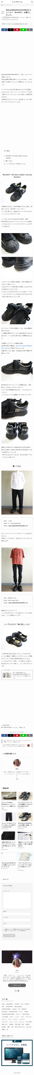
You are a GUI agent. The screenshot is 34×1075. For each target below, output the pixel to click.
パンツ (15, 1021)
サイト (4, 923)
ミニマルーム (17, 2)
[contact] (18, 991)
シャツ (10, 1019)
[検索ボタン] (32, 2)
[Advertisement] (17, 51)
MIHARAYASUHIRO (15, 17)
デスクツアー (5, 1021)
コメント (6, 891)
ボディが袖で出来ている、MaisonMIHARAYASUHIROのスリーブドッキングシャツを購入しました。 (22, 675)
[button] (4, 29)
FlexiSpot (27, 1004)
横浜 (23, 1024)
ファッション (5, 17)
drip (22, 1004)
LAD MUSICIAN (9, 1006)
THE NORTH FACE (13, 1011)
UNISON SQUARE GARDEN (8, 1014)
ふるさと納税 (5, 1016)
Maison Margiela (18, 1006)
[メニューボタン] (2, 2)
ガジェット (4, 1019)
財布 (12, 1027)
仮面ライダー (5, 1024)
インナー (17, 1016)
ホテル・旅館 (28, 1021)
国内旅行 (11, 1024)
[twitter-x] (17, 779)
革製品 (27, 17)
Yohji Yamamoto (25, 1014)
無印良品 (4, 1027)
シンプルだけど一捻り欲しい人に (16, 164)
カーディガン (28, 1016)
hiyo (17, 769)
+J (9, 521)
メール (5, 917)
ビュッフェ (21, 1021)
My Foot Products (21, 346)
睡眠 (9, 1027)
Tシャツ (21, 1011)
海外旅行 (27, 1024)
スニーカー (22, 17)
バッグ (11, 1021)
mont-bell (14, 1009)
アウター (11, 1016)
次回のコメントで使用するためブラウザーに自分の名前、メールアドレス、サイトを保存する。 (17, 930)
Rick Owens (4, 1011)
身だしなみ (29, 1027)
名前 (5, 911)
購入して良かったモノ (20, 1027)
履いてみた (9, 161)
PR (19, 1009)
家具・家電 (17, 1024)
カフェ (22, 1016)
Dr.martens (17, 1004)
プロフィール (17, 985)
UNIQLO (26, 1011)
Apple (3, 1004)
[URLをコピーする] (30, 29)
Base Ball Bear (9, 1004)
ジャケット (15, 1019)
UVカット (18, 1014)
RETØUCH (24, 1009)
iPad (3, 1006)
